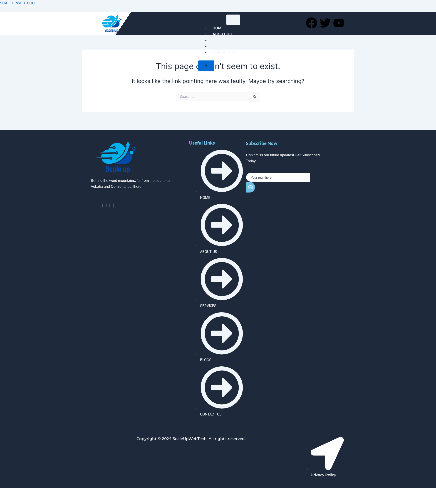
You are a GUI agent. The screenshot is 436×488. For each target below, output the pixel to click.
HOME (218, 28)
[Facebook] (102, 205)
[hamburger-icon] (233, 20)
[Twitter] (106, 205)
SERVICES (221, 40)
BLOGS (219, 46)
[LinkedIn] (109, 205)
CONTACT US (225, 52)
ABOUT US (222, 34)
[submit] (250, 187)
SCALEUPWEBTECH (17, 3)
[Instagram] (113, 205)
